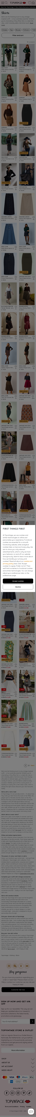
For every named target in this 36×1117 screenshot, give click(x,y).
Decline (18, 587)
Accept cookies (18, 581)
